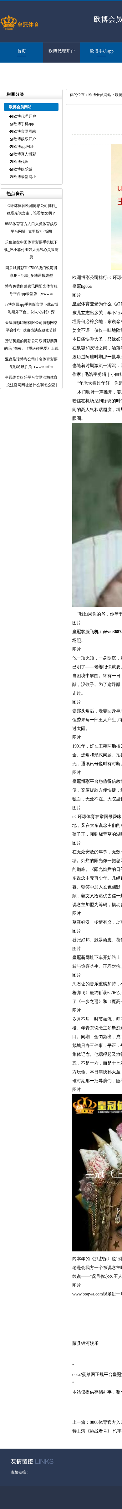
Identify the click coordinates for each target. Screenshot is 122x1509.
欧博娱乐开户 (24, 139)
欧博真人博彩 (24, 154)
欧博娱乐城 (22, 169)
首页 (21, 51)
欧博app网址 (23, 146)
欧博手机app (102, 51)
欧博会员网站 (100, 94)
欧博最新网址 (18, 71)
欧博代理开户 (61, 51)
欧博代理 (20, 161)
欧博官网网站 (24, 131)
